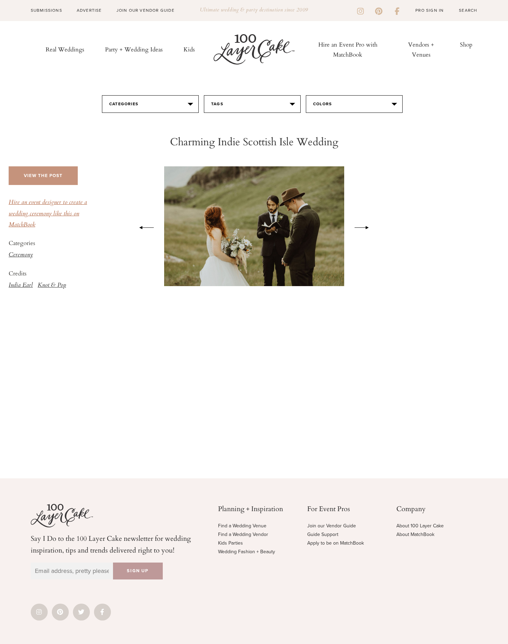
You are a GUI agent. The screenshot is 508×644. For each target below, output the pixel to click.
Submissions (46, 10)
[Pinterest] (379, 10)
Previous (143, 226)
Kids (189, 49)
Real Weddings (65, 49)
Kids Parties (230, 543)
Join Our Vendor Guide (145, 10)
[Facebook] (397, 10)
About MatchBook (415, 534)
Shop (466, 44)
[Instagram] (360, 10)
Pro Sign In (429, 10)
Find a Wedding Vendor (243, 534)
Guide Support (322, 534)
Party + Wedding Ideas (134, 49)
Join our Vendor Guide (331, 526)
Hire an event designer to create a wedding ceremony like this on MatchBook (48, 214)
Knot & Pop (52, 285)
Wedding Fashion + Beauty (246, 552)
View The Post (43, 175)
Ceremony (21, 255)
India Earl (21, 285)
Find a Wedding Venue (242, 526)
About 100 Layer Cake (420, 526)
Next (365, 226)
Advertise (89, 10)
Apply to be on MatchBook (335, 543)
